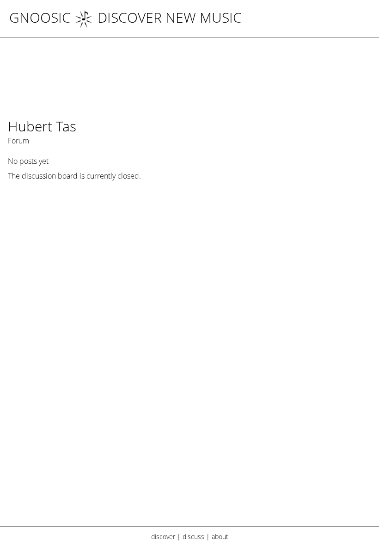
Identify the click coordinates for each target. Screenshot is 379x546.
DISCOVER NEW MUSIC (170, 17)
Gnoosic (40, 17)
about (220, 536)
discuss (193, 536)
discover (163, 536)
